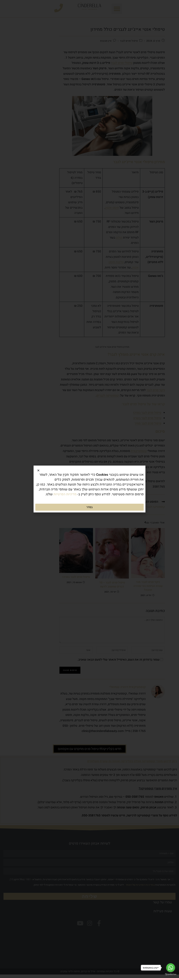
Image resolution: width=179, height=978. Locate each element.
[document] (89, 489)
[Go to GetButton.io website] (170, 974)
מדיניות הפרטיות (65, 494)
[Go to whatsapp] (170, 967)
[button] (38, 470)
